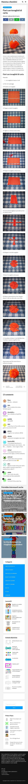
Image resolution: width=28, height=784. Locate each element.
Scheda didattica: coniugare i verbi (16, 682)
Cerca (14, 707)
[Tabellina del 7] (8, 665)
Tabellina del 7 (15, 664)
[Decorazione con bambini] (8, 623)
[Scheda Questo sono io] (8, 642)
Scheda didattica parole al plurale (16, 676)
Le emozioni (15, 658)
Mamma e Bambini (9, 2)
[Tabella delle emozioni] (8, 653)
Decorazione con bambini (16, 622)
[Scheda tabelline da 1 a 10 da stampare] (8, 671)
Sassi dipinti (12, 734)
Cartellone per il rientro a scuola (16, 628)
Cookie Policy (4, 773)
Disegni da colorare (8, 492)
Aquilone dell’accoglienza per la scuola (17, 617)
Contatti (3, 770)
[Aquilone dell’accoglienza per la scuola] (8, 617)
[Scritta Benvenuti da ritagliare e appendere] (14, 547)
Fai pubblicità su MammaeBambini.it (9, 771)
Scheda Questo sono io (17, 641)
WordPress (23, 780)
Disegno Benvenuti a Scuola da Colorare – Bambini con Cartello (16, 744)
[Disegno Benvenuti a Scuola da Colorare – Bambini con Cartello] (14, 500)
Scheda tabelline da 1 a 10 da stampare (17, 670)
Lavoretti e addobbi (7, 7)
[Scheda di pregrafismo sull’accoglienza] (8, 648)
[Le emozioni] (8, 659)
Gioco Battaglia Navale (15, 738)
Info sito (3, 768)
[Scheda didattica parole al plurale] (7, 677)
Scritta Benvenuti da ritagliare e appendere (17, 611)
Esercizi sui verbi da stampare (16, 687)
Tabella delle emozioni (15, 653)
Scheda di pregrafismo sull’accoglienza (16, 648)
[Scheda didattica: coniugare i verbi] (8, 682)
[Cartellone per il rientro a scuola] (8, 629)
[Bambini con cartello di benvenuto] (14, 523)
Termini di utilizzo (5, 774)
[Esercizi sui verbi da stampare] (8, 688)
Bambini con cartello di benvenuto (17, 605)
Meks (15, 780)
